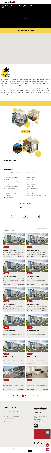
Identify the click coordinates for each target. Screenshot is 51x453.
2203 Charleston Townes (33, 304)
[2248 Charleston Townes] (37, 265)
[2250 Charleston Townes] (37, 372)
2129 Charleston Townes (33, 250)
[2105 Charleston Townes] (14, 265)
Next (37, 395)
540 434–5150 (37, 419)
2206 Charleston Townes (9, 383)
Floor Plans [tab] (28, 173)
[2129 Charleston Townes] (37, 239)
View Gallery (25, 131)
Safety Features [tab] (19, 173)
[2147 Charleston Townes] (37, 346)
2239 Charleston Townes (9, 330)
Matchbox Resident (9, 418)
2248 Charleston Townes (33, 276)
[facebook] (34, 443)
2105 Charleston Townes (9, 276)
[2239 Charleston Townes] (14, 320)
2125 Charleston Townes (9, 250)
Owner (15, 418)
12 (33, 395)
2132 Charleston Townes (33, 330)
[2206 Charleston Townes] (14, 372)
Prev (14, 395)
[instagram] (38, 443)
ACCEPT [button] (29, 450)
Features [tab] (6, 173)
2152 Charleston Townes (9, 356)
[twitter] (41, 443)
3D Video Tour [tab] (36, 173)
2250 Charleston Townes (33, 383)
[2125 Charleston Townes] (14, 239)
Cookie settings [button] (23, 450)
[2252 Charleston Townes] (14, 293)
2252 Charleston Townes (9, 304)
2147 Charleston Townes (33, 356)
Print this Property (26, 207)
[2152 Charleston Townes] (14, 346)
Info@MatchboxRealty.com (40, 421)
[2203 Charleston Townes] (37, 293)
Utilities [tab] (12, 173)
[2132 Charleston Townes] (37, 320)
